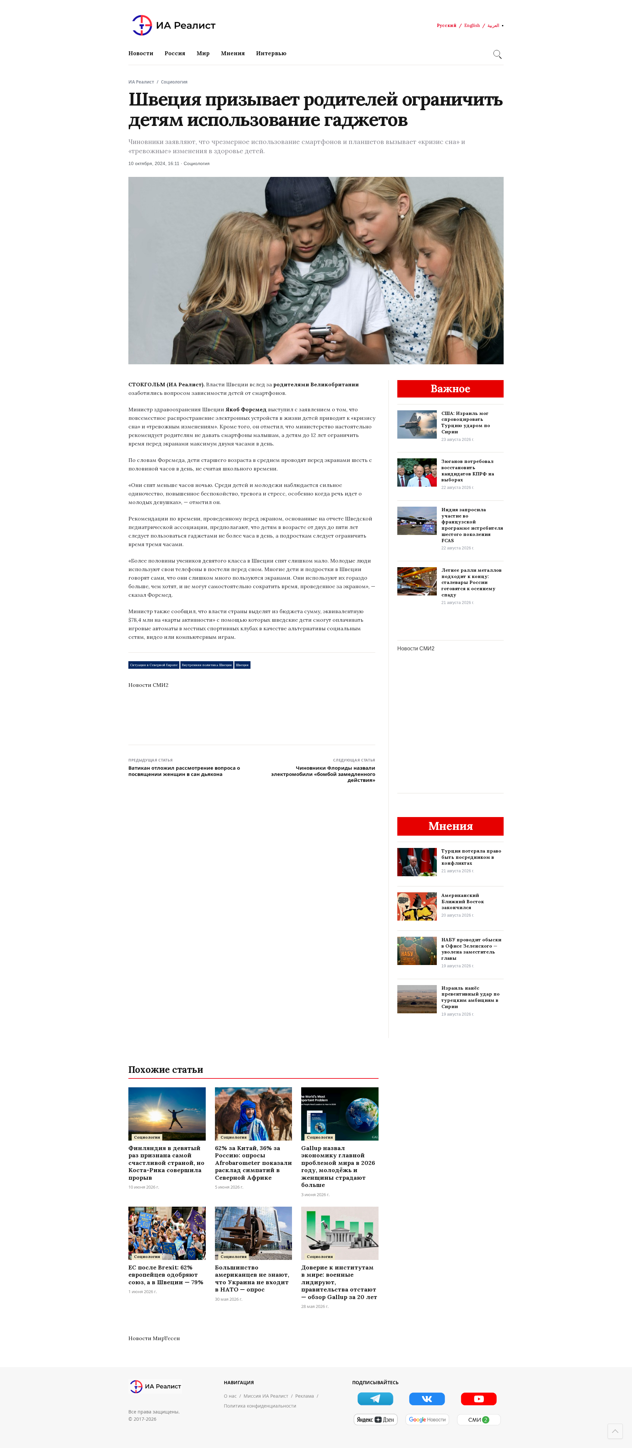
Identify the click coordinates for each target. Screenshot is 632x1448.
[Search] (497, 53)
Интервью (271, 53)
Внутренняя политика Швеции (207, 665)
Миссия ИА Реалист (266, 1396)
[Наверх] (615, 1431)
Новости (140, 53)
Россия (175, 53)
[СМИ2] (479, 1420)
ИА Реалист (141, 82)
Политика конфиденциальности (260, 1406)
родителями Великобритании (316, 384)
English (472, 25)
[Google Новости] (427, 1420)
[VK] (427, 1398)
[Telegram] (375, 1398)
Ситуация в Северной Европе (154, 665)
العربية (493, 25)
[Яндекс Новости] (375, 1420)
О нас (230, 1396)
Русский (447, 25)
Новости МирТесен (154, 1338)
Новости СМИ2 (148, 685)
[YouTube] (479, 1398)
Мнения (233, 53)
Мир (203, 53)
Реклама (304, 1396)
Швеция (242, 665)
